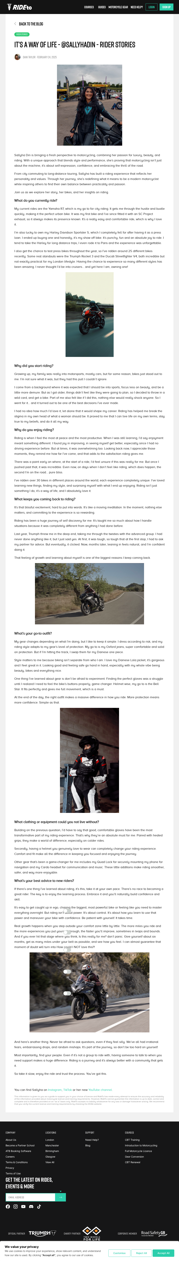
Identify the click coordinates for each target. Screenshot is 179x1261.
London (49, 1139)
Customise (119, 1253)
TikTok (67, 1090)
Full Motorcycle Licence (138, 1150)
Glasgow (50, 1156)
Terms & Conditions (17, 1162)
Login (152, 7)
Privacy (10, 1167)
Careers (10, 1156)
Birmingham (52, 1150)
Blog (87, 1145)
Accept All (163, 1253)
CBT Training (132, 1139)
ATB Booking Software (18, 1150)
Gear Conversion (134, 1156)
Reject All (141, 1253)
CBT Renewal (132, 1162)
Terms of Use (13, 1173)
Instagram (55, 1090)
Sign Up (166, 7)
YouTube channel (100, 1090)
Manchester (52, 1145)
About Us (11, 1139)
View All (49, 1162)
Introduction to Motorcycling (141, 1145)
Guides (102, 7)
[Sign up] (60, 1197)
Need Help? (137, 7)
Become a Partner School (20, 1145)
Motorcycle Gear (118, 7)
